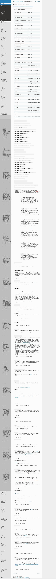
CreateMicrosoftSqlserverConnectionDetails (7, 214)
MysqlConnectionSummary (5, 344)
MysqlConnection (4, 343)
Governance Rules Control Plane (5, 491)
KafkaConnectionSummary (5, 327)
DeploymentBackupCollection (6, 261)
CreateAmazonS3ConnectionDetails (6, 177)
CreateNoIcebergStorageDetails (6, 218)
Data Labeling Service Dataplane (5, 73)
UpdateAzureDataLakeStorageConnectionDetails (7, 429)
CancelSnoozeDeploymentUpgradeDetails (7, 150)
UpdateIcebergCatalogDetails (5, 451)
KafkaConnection (4, 326)
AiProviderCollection (5, 128)
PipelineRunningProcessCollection (6, 370)
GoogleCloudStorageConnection (6, 302)
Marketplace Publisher (4, 520)
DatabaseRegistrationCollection (6, 235)
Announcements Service (4, 31)
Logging (2, 14)
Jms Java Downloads (3, 500)
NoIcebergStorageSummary (5, 349)
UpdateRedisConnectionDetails (6, 476)
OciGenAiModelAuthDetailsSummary (6, 351)
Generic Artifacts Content (4, 114)
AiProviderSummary (5, 129)
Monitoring (2, 525)
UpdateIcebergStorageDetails (5, 453)
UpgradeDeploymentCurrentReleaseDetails (7, 480)
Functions (2, 105)
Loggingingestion (3, 511)
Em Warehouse (3, 97)
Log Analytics (2, 509)
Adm (1, 23)
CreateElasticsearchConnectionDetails (6, 193)
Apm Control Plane (3, 37)
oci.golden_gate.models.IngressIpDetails (25, 387)
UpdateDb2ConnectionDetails (6, 436)
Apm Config (2, 36)
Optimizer (2, 544)
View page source (37, 1)
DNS (1, 96)
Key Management (3, 502)
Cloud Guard (2, 56)
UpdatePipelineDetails (5, 473)
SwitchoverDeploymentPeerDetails (6, 409)
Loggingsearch (3, 512)
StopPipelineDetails (4, 408)
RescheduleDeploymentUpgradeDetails (6, 391)
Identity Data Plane (3, 494)
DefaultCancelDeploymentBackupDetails (7, 241)
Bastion (2, 45)
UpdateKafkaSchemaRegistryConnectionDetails (7, 456)
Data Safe (2, 74)
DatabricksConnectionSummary (6, 238)
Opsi (1, 543)
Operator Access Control (4, 542)
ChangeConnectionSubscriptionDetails (6, 155)
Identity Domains (3, 495)
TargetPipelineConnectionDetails (6, 410)
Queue (2, 554)
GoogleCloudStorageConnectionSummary (7, 303)
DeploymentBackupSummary (5, 262)
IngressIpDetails (4, 321)
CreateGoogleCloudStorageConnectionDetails (7, 198)
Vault (2, 577)
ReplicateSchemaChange (5, 390)
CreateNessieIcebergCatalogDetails (6, 217)
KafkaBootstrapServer (5, 325)
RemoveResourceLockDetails (5, 389)
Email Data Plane (3, 99)
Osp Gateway (2, 546)
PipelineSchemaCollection (5, 372)
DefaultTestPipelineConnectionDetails (6, 257)
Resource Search (3, 561)
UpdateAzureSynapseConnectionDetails (7, 431)
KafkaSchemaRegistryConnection (6, 328)
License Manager (3, 503)
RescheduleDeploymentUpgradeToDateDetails (7, 392)
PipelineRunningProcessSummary (6, 371)
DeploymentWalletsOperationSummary (6, 284)
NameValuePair (4, 345)
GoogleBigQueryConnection (5, 300)
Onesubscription (3, 537)
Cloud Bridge (2, 55)
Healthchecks (2, 492)
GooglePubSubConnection (5, 306)
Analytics (2, 30)
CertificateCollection (5, 152)
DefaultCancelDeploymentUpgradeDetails (7, 242)
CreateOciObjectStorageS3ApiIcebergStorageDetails (7, 221)
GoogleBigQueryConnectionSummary (6, 301)
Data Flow (2, 70)
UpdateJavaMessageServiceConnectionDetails (7, 454)
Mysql (2, 527)
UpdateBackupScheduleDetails (6, 432)
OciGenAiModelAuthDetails (5, 350)
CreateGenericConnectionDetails (6, 194)
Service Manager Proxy (4, 569)
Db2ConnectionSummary (5, 240)
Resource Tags (17, 493)
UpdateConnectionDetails (5, 433)
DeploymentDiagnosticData (5, 264)
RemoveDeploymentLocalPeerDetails (6, 388)
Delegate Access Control (4, 87)
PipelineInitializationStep (5, 368)
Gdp (1, 107)
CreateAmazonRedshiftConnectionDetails (7, 176)
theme (21, 577)
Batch (2, 46)
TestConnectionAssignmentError (6, 412)
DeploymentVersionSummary (5, 280)
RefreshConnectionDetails (5, 387)
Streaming (2, 571)
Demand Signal (3, 88)
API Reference (2, 21)
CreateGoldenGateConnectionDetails (6, 196)
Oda (1, 536)
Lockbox (2, 508)
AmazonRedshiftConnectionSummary (6, 133)
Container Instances (3, 63)
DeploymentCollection (5, 263)
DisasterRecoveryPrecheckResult (6, 286)
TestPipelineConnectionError (5, 415)
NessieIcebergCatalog (5, 346)
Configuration (2, 6)
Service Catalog (3, 568)
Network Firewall (3, 528)
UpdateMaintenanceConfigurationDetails (7, 457)
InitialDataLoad (4, 322)
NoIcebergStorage (4, 348)
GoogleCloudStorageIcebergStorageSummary (7, 305)
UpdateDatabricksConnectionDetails (6, 435)
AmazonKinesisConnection (5, 130)
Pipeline (3, 365)
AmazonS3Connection (5, 134)
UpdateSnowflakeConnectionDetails (6, 478)
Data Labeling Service (3, 72)
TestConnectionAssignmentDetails (6, 411)
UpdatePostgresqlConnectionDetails (6, 475)
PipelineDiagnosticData (5, 367)
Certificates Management (4, 53)
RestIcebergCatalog (4, 394)
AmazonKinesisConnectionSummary (6, 131)
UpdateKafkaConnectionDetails (6, 455)
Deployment (4, 259)
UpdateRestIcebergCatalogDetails (6, 477)
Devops (2, 90)
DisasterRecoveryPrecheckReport (6, 285)
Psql (1, 553)
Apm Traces (2, 39)
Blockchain (2, 48)
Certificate (4, 151)
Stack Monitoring (3, 570)
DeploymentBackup (5, 260)
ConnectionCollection (5, 170)
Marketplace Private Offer (4, 519)
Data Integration (3, 71)
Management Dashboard (4, 517)
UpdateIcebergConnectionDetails (6, 452)
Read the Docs (27, 577)
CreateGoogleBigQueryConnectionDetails (7, 197)
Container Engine (3, 62)
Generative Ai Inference (4, 113)
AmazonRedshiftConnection (5, 132)
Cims (1, 54)
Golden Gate (2, 115)
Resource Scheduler (3, 560)
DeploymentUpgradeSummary (6, 278)
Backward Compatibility (3, 11)
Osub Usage (2, 551)
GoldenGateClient (4, 116)
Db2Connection (4, 239)
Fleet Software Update (4, 104)
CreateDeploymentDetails (5, 192)
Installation (2, 5)
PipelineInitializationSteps (5, 369)
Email (2, 98)
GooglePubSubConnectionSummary (6, 307)
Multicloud (2, 526)
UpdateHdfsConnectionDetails (6, 450)
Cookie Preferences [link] (26, 578)
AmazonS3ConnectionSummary (6, 135)
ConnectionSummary (5, 171)
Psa (1, 552)
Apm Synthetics (3, 38)
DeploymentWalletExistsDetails (6, 281)
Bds (1, 47)
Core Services (2, 65)
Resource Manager (3, 559)
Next (38, 573)
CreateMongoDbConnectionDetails (6, 215)
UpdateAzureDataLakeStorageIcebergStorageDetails (7, 430)
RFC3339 (25, 535)
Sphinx (17, 577)
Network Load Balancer (4, 529)
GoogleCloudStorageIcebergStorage (6, 304)
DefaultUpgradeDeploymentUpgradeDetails (7, 258)
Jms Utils (2, 501)
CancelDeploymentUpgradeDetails (6, 149)
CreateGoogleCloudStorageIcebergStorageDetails (7, 199)
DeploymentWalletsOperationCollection (7, 283)
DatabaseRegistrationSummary (6, 236)
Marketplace (2, 518)
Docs (14, 1)
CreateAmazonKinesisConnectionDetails (7, 175)
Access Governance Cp (4, 22)
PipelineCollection (4, 366)
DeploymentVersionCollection (6, 279)
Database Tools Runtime (4, 81)
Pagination (2, 20)
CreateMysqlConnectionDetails (6, 216)
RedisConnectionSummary (5, 386)
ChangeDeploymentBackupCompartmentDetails (7, 157)
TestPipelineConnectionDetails (6, 414)
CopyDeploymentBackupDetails (6, 172)
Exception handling (3, 15)
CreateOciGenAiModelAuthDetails (6, 219)
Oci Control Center (3, 534)
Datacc (2, 82)
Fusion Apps (2, 106)
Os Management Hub (3, 545)
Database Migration (3, 79)
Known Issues (2, 13)
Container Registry (3, 64)
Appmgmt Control (3, 40)
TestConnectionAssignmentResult (6, 413)
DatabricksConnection (5, 237)
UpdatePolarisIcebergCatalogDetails (6, 474)
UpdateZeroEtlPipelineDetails (5, 479)
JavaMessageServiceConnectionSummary (7, 324)
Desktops (2, 89)
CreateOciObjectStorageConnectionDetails (7, 220)
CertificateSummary (4, 153)
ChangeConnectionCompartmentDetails (7, 154)
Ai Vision (2, 29)
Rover (2, 562)
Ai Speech (2, 28)
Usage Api (2, 576)
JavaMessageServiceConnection (6, 323)
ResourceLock (4, 393)
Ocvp (2, 535)
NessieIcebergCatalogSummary (6, 347)
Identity (2, 493)
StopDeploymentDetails (5, 407)
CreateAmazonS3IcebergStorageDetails (6, 178)
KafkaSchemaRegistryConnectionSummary (7, 329)
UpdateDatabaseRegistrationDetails (6, 434)
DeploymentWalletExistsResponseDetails (7, 282)
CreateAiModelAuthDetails (5, 173)
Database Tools (3, 80)
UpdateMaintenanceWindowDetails (6, 458)
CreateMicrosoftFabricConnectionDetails (7, 213)
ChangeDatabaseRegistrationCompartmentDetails (7, 156)
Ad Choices (30, 578)
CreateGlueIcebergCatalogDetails (6, 195)
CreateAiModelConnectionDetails (6, 174)
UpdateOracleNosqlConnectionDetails (6, 472)
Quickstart (2, 12)
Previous (15, 573)
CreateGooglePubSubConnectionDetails (7, 200)
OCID (31, 374)
